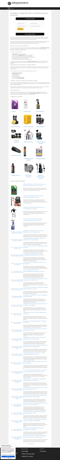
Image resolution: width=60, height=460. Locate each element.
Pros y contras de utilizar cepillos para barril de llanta (35, 246)
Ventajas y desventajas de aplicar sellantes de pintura (35, 321)
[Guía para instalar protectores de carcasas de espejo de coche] (17, 331)
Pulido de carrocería (15, 126)
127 (29, 443)
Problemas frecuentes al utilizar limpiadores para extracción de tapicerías (35, 345)
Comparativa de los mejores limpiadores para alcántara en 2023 (34, 412)
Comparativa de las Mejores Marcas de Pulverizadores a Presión (34, 208)
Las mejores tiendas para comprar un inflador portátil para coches (33, 196)
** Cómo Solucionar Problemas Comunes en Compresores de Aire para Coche (34, 370)
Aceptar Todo (8, 456)
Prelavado (13, 111)
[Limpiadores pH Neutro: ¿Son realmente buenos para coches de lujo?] (17, 339)
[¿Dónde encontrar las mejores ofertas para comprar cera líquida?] (17, 306)
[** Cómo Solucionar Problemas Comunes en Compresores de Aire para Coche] (17, 372)
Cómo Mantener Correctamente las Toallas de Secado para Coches (35, 388)
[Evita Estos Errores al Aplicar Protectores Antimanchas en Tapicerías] (17, 381)
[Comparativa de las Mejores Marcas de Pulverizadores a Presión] (17, 213)
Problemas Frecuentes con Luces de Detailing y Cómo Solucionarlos (33, 231)
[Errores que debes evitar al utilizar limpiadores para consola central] (17, 225)
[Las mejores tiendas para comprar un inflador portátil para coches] (17, 201)
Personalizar (4, 454)
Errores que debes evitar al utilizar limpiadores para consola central (32, 219)
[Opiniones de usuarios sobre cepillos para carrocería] (17, 314)
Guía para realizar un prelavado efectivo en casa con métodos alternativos (35, 419)
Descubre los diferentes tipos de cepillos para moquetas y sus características (34, 436)
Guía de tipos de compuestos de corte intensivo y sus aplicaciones (34, 238)
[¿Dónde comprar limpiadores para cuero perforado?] (17, 264)
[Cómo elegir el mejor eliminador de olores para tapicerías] (17, 363)
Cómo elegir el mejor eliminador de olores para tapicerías (35, 362)
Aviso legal (25, 451)
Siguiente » (32, 443)
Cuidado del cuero (15, 175)
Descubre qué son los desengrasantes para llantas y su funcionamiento (35, 403)
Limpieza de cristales (28, 142)
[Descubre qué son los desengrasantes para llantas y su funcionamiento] (17, 405)
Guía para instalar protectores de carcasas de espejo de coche (35, 329)
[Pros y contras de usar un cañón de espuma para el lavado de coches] (17, 289)
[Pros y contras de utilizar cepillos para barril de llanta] (17, 248)
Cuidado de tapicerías (41, 158)
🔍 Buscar (20, 28)
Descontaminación (40, 111)
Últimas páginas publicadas (30, 34)
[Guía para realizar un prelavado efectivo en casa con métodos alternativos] (17, 421)
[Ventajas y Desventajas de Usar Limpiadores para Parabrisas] (17, 297)
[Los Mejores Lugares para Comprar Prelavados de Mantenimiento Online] (17, 255)
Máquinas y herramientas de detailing (41, 177)
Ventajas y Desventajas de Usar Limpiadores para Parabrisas (35, 295)
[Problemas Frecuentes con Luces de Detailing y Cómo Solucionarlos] (17, 232)
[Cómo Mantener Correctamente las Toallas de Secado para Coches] (17, 389)
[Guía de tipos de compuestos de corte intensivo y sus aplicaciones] (17, 240)
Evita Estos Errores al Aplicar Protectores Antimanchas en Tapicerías (34, 379)
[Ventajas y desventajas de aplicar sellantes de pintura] (17, 323)
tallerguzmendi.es (20, 2)
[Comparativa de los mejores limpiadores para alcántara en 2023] (17, 413)
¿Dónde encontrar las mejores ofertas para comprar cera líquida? (35, 304)
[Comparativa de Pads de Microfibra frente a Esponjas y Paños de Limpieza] (17, 397)
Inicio (9, 8)
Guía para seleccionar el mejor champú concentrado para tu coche (34, 353)
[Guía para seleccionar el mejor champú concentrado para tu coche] (17, 355)
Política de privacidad (28, 454)
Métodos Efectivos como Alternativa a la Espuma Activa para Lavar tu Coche (34, 184)
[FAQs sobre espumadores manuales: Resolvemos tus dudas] (17, 430)
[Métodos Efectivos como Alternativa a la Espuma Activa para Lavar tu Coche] (17, 190)
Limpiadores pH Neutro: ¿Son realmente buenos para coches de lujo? (34, 338)
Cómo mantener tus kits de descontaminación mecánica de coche (33, 270)
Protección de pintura (28, 126)
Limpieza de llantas (40, 126)
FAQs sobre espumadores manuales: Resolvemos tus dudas (33, 428)
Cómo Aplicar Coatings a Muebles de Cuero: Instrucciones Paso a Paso (35, 279)
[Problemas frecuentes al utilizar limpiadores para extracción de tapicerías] (17, 347)
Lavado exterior (27, 111)
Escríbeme (43, 451)
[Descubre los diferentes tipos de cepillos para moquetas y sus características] (17, 438)
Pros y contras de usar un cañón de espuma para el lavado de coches (35, 288)
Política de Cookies (27, 456)
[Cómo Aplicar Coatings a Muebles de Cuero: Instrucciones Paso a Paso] (17, 280)
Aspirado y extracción (16, 155)
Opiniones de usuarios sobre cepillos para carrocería (34, 313)
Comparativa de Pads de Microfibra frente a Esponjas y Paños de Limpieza (35, 395)
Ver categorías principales (30, 18)
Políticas (12, 8)
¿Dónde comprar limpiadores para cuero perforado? (34, 262)
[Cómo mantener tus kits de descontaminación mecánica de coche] (17, 272)
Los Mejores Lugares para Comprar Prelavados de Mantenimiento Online (33, 254)
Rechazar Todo (11, 454)
